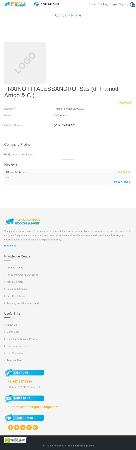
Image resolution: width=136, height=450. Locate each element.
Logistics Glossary (16, 288)
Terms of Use (14, 360)
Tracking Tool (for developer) (22, 303)
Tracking (103, 4)
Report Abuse (122, 181)
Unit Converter (14, 353)
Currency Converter (17, 346)
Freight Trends (14, 267)
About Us (11, 324)
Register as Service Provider (22, 339)
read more (10, 245)
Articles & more (15, 281)
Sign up (123, 4)
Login (113, 4)
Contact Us (12, 331)
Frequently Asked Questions (22, 274)
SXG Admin (60, 115)
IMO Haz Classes (16, 296)
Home (92, 4)
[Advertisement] (68, 33)
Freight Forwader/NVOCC (69, 108)
